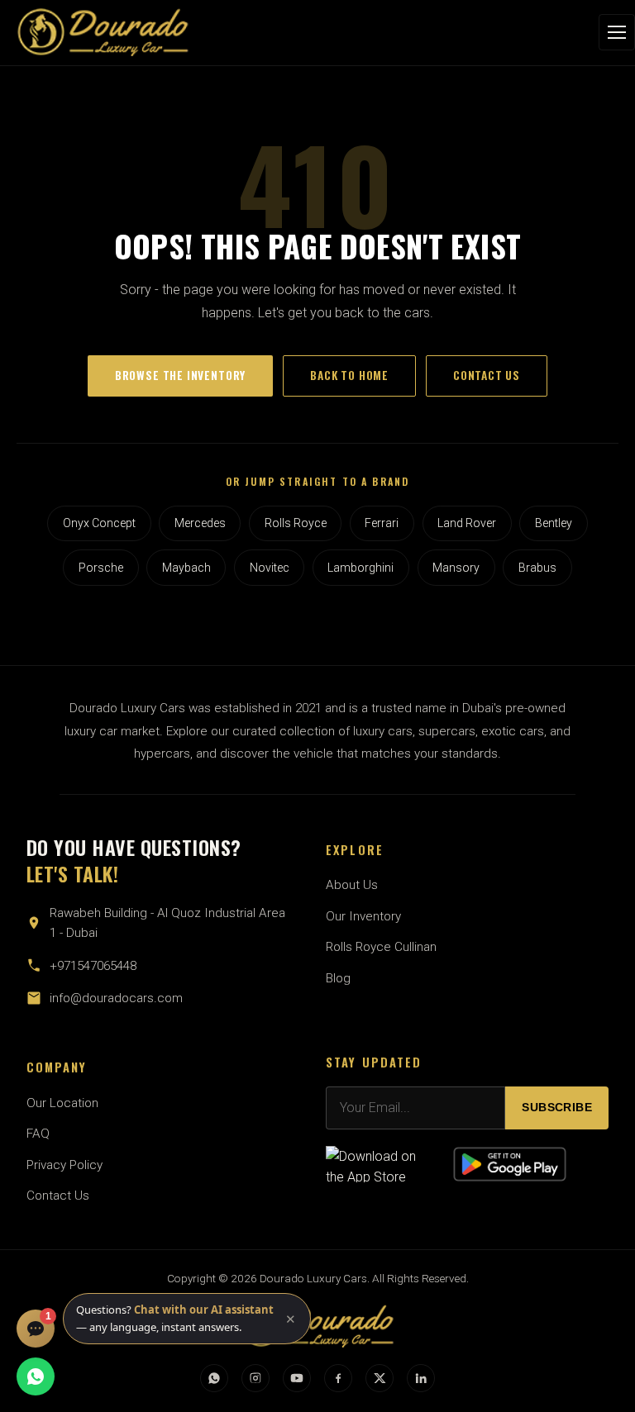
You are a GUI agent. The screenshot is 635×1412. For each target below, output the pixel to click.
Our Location (62, 1103)
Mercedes (200, 523)
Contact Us (57, 1195)
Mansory (456, 567)
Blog (338, 978)
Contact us (486, 375)
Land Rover (466, 523)
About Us (352, 884)
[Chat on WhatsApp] (36, 1376)
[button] (187, 1318)
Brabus (537, 567)
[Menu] (617, 32)
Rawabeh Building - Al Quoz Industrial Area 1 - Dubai (167, 923)
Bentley (553, 523)
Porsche (101, 567)
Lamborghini (360, 567)
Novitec (269, 567)
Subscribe (557, 1107)
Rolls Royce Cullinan (381, 946)
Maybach (186, 567)
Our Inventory (363, 916)
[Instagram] (255, 1378)
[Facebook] (338, 1378)
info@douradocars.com (116, 998)
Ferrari (382, 523)
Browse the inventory (180, 375)
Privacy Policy (64, 1165)
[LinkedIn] (421, 1378)
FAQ (38, 1133)
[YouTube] (297, 1378)
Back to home (349, 375)
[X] (379, 1378)
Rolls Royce (296, 523)
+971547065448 (93, 965)
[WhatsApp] (214, 1378)
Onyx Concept (99, 523)
